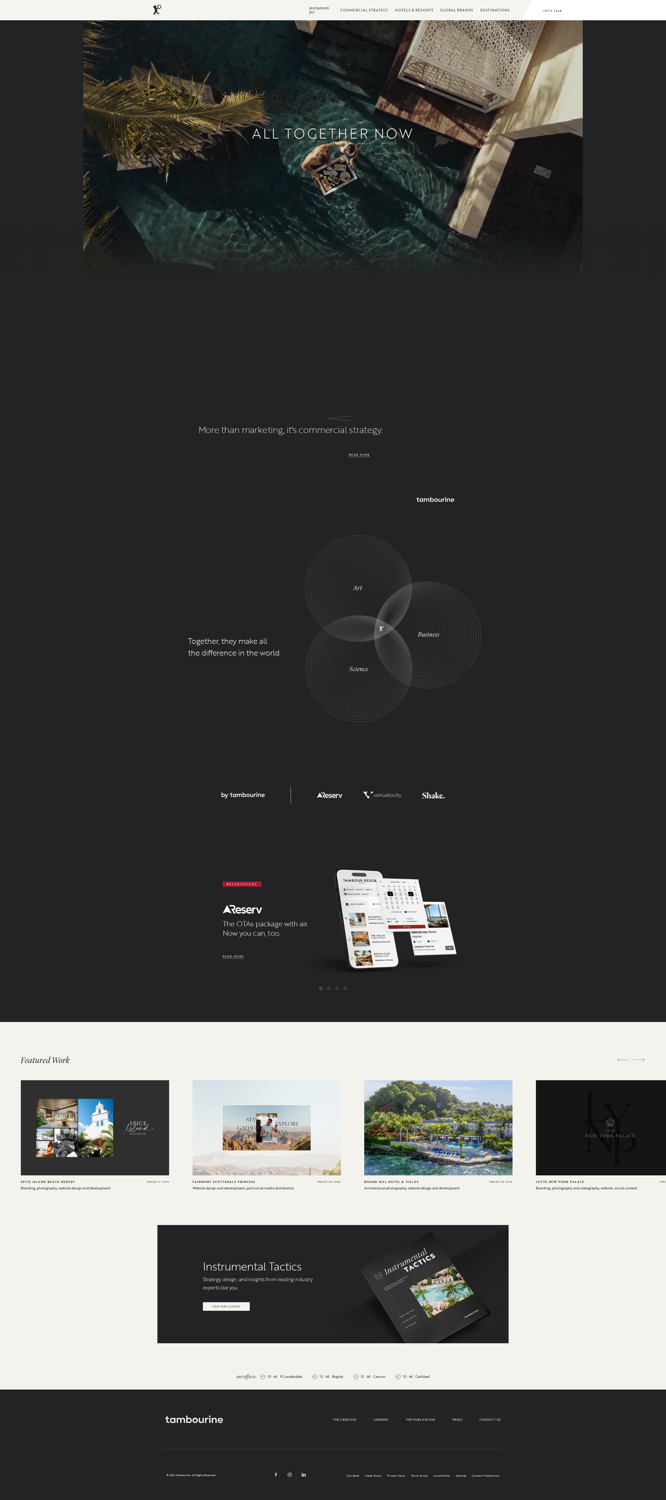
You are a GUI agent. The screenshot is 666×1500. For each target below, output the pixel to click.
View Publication (226, 1305)
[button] (320, 988)
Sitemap (461, 1475)
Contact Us (490, 1419)
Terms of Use (419, 1475)
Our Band (353, 1475)
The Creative (344, 1419)
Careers (381, 1419)
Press (457, 1419)
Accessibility (441, 1475)
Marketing (262, 224)
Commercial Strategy (364, 10)
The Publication (420, 1419)
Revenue (384, 208)
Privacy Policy (396, 1475)
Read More (359, 455)
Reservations (492, 209)
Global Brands (456, 10)
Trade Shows (373, 1475)
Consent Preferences (485, 1475)
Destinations (495, 10)
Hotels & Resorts (414, 10)
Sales (154, 214)
